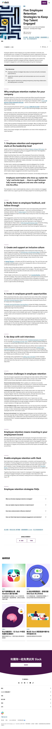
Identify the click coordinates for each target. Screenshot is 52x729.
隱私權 (2, 720)
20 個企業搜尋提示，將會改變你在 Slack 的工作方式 (37, 592)
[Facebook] (43, 47)
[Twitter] (40, 47)
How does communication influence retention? (18, 511)
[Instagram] (21, 683)
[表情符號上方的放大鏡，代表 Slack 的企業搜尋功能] (38, 575)
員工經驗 (25, 37)
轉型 (24, 6)
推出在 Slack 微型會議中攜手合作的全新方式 (38, 632)
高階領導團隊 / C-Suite (26, 529)
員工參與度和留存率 (32, 39)
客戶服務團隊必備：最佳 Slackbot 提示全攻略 (11, 592)
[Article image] (13, 575)
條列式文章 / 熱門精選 (34, 37)
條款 (6, 720)
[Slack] (5, 2)
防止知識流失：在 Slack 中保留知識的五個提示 (13, 632)
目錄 (2, 41)
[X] (27, 683)
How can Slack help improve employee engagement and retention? (24, 517)
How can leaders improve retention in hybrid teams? (20, 505)
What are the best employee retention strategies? (19, 499)
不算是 (31, 540)
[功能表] (49, 3)
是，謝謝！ (21, 540)
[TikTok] (33, 683)
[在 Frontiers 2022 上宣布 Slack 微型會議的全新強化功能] (38, 615)
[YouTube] (30, 683)
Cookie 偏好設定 (12, 720)
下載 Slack (3, 717)
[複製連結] (47, 47)
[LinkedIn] (45, 47)
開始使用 (44, 2)
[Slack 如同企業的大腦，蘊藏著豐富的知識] (13, 615)
